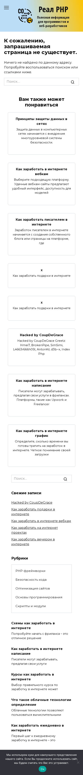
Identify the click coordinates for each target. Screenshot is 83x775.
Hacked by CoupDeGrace (41, 335)
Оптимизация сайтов (33, 588)
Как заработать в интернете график (41, 433)
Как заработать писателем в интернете (41, 222)
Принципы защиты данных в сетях (41, 121)
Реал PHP (53, 9)
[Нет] (78, 762)
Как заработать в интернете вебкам (41, 171)
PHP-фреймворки (31, 571)
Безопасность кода (31, 580)
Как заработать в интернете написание (41, 383)
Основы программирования (39, 597)
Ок (42, 769)
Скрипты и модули (31, 606)
